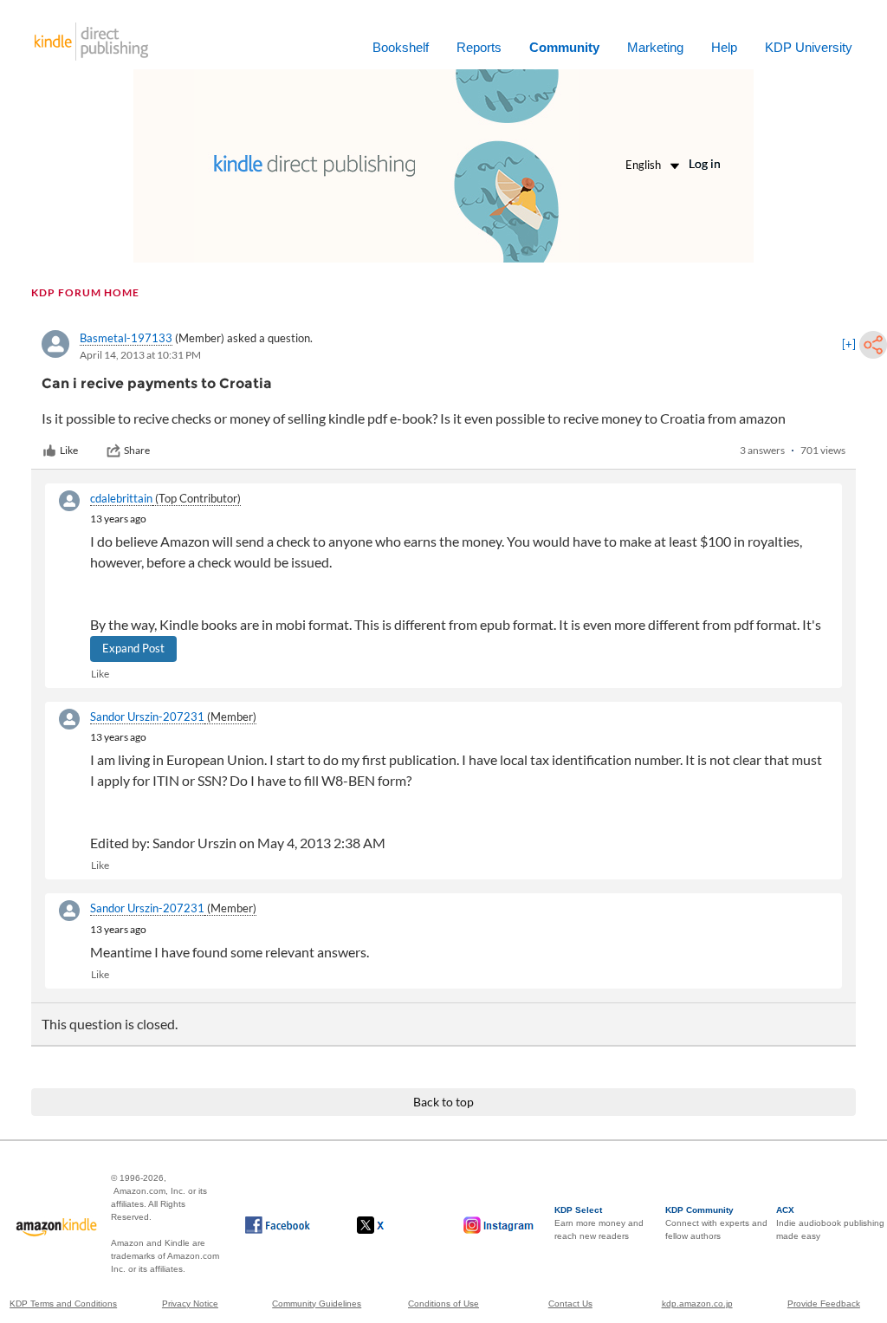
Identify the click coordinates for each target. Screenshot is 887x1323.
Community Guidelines (316, 1303)
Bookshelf (400, 47)
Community (564, 47)
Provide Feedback (823, 1303)
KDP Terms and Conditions (63, 1303)
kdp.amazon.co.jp (697, 1303)
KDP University (808, 47)
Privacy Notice (190, 1303)
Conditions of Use (443, 1303)
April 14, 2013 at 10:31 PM (140, 354)
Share (137, 450)
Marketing (655, 47)
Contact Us (570, 1303)
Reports (479, 47)
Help (724, 47)
